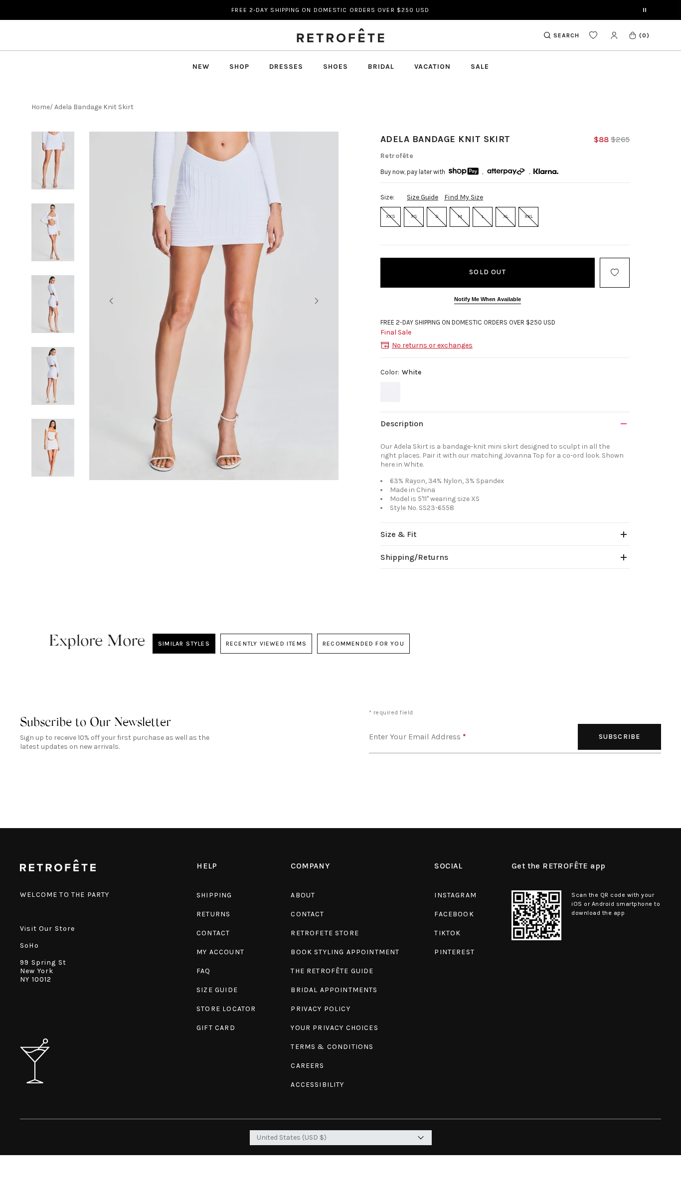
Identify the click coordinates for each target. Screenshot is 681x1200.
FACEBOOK (454, 914)
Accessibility (317, 1084)
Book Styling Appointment (345, 952)
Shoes (335, 66)
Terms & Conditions (332, 1046)
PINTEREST (454, 952)
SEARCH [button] (566, 35)
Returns (213, 914)
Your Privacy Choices (334, 1028)
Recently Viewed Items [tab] (266, 643)
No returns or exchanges (432, 345)
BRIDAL (381, 66)
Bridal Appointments (334, 990)
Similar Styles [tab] (184, 643)
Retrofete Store (325, 933)
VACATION (432, 66)
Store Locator (226, 1009)
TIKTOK (447, 933)
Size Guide (422, 197)
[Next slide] (317, 301)
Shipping (214, 895)
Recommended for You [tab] (363, 643)
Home (40, 107)
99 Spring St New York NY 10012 (43, 971)
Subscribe (620, 736)
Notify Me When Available (487, 299)
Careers (307, 1065)
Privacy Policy (320, 1009)
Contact (213, 933)
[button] (639, 35)
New (200, 66)
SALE (480, 66)
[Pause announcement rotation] (645, 10)
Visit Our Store (47, 928)
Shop (239, 66)
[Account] (614, 35)
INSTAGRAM (455, 895)
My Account (220, 952)
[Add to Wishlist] (615, 273)
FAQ (203, 971)
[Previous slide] (111, 301)
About (303, 895)
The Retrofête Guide (332, 971)
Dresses (286, 66)
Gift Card (215, 1028)
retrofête (396, 156)
